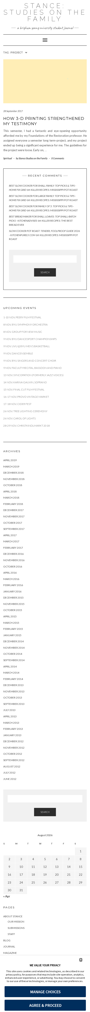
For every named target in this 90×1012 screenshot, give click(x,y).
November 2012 (13, 747)
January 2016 (12, 591)
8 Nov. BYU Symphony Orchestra (25, 324)
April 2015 (10, 616)
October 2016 (12, 566)
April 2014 (10, 666)
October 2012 (12, 753)
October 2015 (12, 610)
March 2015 (11, 622)
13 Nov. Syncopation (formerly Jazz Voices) (33, 375)
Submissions (16, 928)
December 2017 (13, 510)
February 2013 (13, 728)
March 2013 (11, 722)
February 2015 (13, 628)
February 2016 (13, 585)
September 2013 (13, 704)
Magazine (10, 952)
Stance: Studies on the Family (45, 12)
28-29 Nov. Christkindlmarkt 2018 (26, 425)
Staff (11, 934)
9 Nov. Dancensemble (18, 353)
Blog (6, 940)
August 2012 (11, 766)
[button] (80, 960)
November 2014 (13, 647)
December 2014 (13, 641)
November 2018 (13, 479)
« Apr (6, 896)
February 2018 (13, 504)
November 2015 (13, 604)
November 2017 (13, 516)
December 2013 (13, 685)
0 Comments (57, 158)
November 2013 (13, 691)
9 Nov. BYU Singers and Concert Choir (29, 360)
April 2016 (10, 572)
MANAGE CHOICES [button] (45, 991)
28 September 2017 (13, 111)
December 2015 (13, 597)
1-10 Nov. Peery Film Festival (22, 317)
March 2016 (11, 579)
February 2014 (13, 679)
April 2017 (10, 535)
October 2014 (12, 653)
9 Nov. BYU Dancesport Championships (30, 339)
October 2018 (12, 485)
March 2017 (11, 541)
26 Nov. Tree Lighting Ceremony (25, 411)
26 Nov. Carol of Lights (19, 418)
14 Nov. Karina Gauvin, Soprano (25, 382)
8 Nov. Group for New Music (22, 331)
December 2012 (13, 741)
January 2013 (12, 735)
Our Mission (16, 921)
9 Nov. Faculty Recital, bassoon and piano (32, 367)
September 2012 (13, 760)
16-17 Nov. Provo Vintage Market (26, 396)
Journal (9, 946)
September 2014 (13, 660)
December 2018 (13, 472)
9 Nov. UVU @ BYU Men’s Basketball (26, 346)
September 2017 (13, 529)
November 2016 (13, 560)
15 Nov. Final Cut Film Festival (23, 389)
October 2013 (12, 697)
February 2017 (13, 547)
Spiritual (7, 158)
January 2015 (12, 635)
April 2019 (10, 460)
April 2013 (10, 716)
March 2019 (11, 466)
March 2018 (11, 497)
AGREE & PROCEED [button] (45, 1005)
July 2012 (9, 772)
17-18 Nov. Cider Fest (17, 404)
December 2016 (13, 553)
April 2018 (10, 491)
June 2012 (9, 779)
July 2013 (9, 710)
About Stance (12, 916)
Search (45, 272)
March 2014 (11, 672)
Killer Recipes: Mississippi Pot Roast (54, 189)
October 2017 (12, 522)
